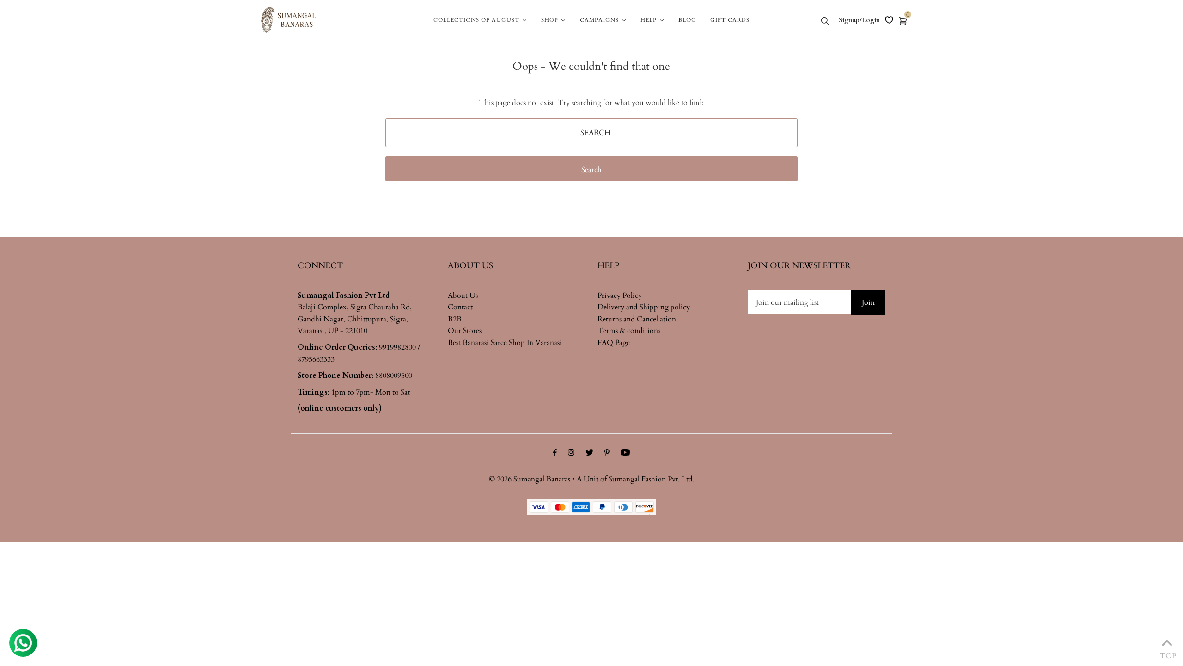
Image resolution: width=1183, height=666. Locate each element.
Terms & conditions (629, 331)
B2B (455, 319)
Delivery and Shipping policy (644, 307)
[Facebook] (555, 454)
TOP (1167, 654)
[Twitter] (589, 454)
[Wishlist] (889, 20)
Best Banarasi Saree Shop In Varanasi (505, 343)
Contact (460, 307)
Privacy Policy (620, 295)
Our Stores (465, 331)
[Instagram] (571, 454)
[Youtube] (625, 454)
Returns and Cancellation (637, 319)
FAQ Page (614, 343)
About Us (463, 295)
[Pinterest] (607, 454)
